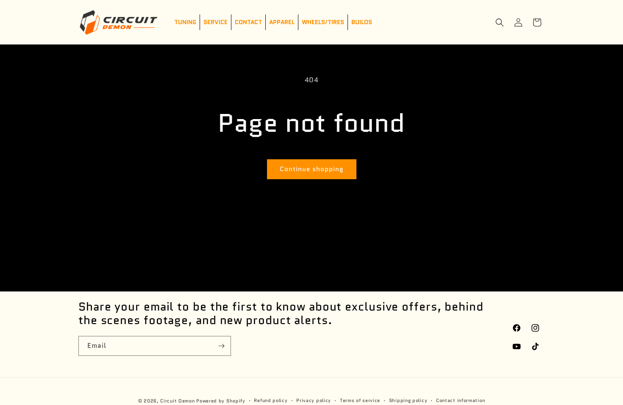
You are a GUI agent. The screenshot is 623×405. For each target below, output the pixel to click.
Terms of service (360, 400)
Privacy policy (313, 400)
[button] (499, 22)
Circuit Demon (177, 400)
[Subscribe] (221, 346)
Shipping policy (408, 400)
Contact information (460, 400)
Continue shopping (312, 169)
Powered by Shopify (220, 400)
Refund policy (270, 400)
